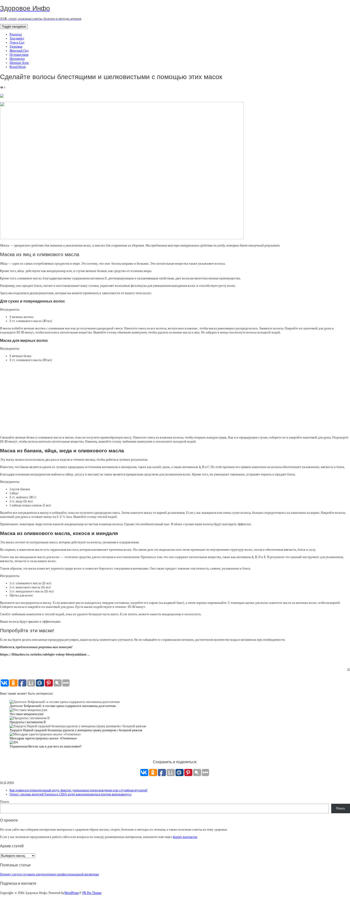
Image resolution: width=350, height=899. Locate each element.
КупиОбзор (18, 67)
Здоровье (16, 47)
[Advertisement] (175, 398)
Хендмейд (17, 38)
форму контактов (185, 837)
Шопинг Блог (19, 63)
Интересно (17, 59)
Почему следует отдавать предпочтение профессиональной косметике (49, 874)
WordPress (71, 893)
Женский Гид (19, 51)
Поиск (4, 802)
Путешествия (19, 55)
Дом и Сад (17, 42)
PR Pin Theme (91, 893)
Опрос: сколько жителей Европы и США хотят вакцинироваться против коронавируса (70, 794)
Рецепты (16, 34)
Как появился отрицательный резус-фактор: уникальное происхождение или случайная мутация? (79, 790)
